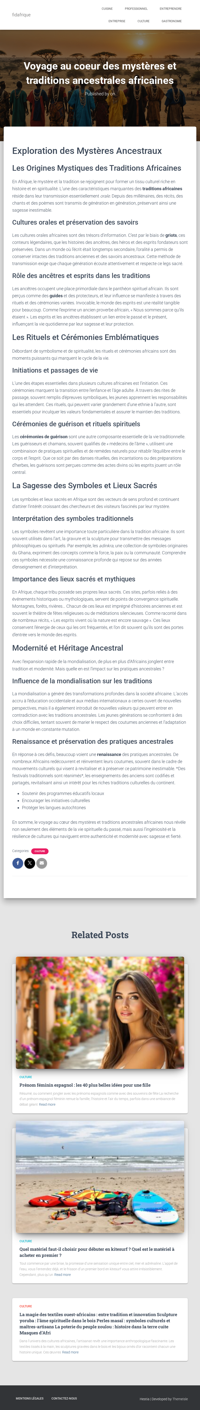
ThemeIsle (180, 1399)
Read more (47, 1104)
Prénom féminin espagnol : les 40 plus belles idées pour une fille (85, 1085)
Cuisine (107, 8)
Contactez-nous (64, 1398)
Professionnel (136, 8)
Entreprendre (171, 8)
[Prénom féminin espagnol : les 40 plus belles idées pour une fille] (100, 1012)
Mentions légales (29, 1398)
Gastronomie (172, 21)
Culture (144, 21)
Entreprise (117, 21)
